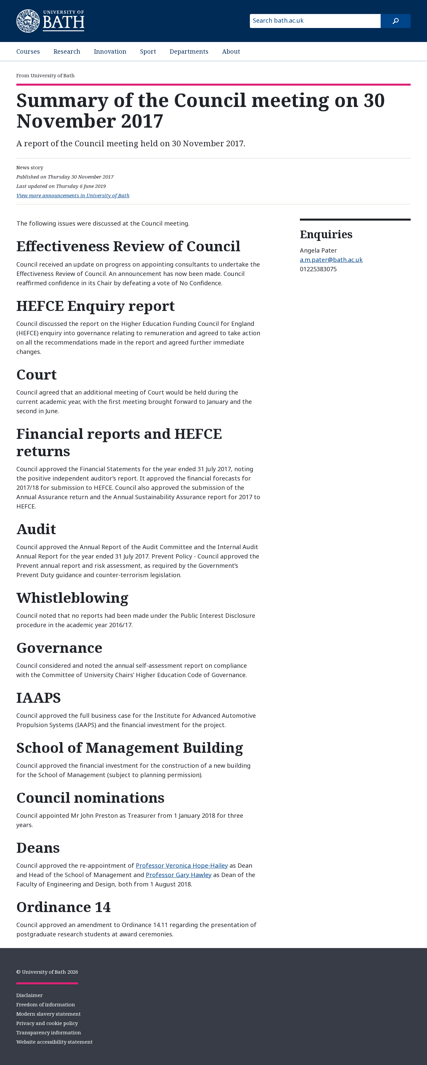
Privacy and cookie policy (47, 1023)
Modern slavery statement (48, 1013)
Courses (28, 51)
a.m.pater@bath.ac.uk (331, 260)
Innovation (110, 51)
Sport (148, 51)
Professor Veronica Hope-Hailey (182, 865)
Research (67, 51)
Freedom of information (45, 1004)
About (231, 51)
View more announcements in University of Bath (72, 195)
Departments (189, 51)
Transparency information (48, 1032)
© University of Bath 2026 (47, 971)
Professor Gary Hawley (178, 875)
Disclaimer (29, 995)
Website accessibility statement (54, 1041)
